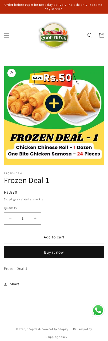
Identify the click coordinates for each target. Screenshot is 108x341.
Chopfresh (34, 329)
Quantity (10, 208)
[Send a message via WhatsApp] (98, 310)
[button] (6, 35)
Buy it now (54, 252)
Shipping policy (56, 337)
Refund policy (82, 329)
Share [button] (15, 284)
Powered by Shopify (54, 329)
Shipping (9, 199)
